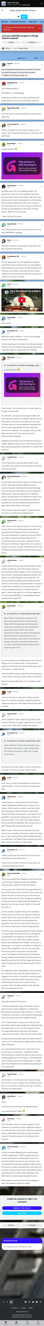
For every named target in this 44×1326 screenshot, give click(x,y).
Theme (18, 1312)
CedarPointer (12, 457)
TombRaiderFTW (13, 256)
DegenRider (11, 317)
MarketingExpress (14, 476)
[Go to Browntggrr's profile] (4, 144)
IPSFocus (25, 1312)
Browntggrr (11, 143)
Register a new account (22, 1208)
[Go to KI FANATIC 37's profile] (4, 332)
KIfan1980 (10, 357)
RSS (31, 1308)
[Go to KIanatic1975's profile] (4, 521)
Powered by (22, 1317)
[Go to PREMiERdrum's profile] (4, 84)
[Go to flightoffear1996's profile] (4, 109)
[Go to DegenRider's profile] (4, 318)
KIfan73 (8, 48)
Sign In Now (22, 1213)
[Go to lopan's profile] (4, 241)
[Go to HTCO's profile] (4, 285)
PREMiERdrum (12, 83)
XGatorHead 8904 (13, 873)
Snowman (11, 1119)
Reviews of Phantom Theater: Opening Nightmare (18, 28)
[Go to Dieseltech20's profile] (4, 225)
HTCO (9, 284)
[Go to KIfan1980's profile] (4, 358)
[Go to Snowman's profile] (4, 1119)
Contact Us (14, 1308)
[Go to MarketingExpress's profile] (4, 477)
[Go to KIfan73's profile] (3, 48)
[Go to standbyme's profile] (4, 1097)
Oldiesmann (11, 797)
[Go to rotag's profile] (4, 692)
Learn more (4, 4)
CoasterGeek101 (13, 124)
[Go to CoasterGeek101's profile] (4, 125)
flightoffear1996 (13, 108)
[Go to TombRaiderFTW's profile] (4, 257)
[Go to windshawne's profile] (4, 186)
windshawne (11, 185)
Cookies (23, 1308)
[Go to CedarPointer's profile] (4, 458)
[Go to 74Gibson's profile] (4, 997)
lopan (9, 240)
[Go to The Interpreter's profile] (4, 1147)
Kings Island (23, 48)
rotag (9, 692)
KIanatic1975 (12, 521)
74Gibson (10, 996)
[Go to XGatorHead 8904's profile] (4, 874)
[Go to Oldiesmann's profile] (4, 797)
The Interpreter (12, 1147)
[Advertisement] (22, 1274)
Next (36, 58)
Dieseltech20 (11, 224)
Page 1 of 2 (21, 58)
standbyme (11, 1096)
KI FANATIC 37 (12, 331)
